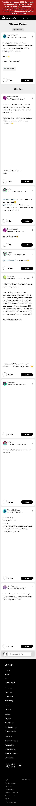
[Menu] (32, 18)
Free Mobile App (10, 727)
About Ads (7, 792)
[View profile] (4, 36)
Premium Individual (11, 741)
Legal (6, 780)
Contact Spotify (10, 731)
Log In (28, 18)
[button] (32, 36)
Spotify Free (9, 758)
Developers (9, 696)
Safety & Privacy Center (10, 783)
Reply (27, 80)
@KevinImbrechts (9, 199)
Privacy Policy (8, 786)
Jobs (6, 678)
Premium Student (11, 753)
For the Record (10, 683)
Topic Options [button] (17, 30)
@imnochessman (9, 205)
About (7, 674)
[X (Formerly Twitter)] (13, 765)
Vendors (8, 709)
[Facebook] (20, 765)
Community (11, 17)
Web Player (9, 723)
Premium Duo (9, 745)
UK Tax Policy (8, 799)
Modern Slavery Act (10, 796)
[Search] (22, 18)
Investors (8, 705)
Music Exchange (14, 61)
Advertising (9, 701)
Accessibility (15, 792)
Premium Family (10, 749)
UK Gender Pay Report (10, 802)
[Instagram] (7, 765)
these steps (23, 11)
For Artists (8, 692)
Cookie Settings (9, 789)
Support (8, 719)
